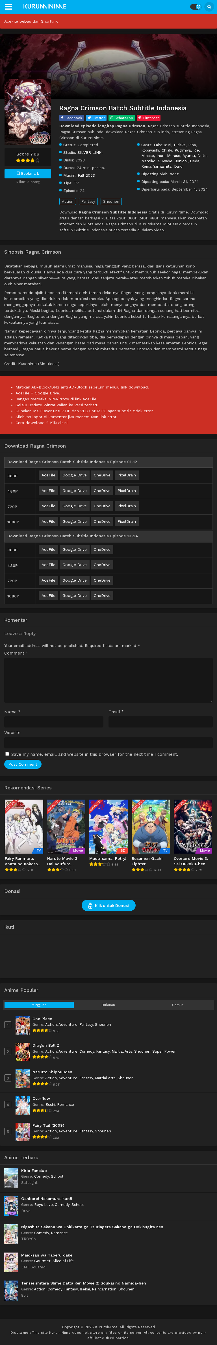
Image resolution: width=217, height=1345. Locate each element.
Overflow (41, 1098)
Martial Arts (122, 1051)
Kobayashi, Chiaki (156, 150)
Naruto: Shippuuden (52, 1072)
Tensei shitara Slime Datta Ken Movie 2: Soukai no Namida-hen (83, 1283)
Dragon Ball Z (45, 1045)
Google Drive (74, 475)
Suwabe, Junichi (173, 161)
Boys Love (43, 1204)
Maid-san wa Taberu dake (46, 1255)
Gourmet (42, 1261)
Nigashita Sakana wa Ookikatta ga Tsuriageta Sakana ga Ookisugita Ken (92, 1227)
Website (12, 732)
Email (116, 712)
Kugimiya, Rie (187, 150)
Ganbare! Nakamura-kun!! (46, 1198)
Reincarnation (104, 1289)
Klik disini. (59, 422)
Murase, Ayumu (181, 155)
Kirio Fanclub (34, 1170)
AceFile (48, 475)
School (57, 1176)
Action (67, 201)
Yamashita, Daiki (168, 166)
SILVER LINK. (90, 152)
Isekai (85, 1289)
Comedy (86, 1051)
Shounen (111, 201)
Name (12, 712)
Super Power (164, 1051)
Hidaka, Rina (185, 145)
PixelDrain (127, 475)
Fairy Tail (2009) (48, 1125)
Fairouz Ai (162, 145)
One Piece (42, 1018)
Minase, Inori (152, 155)
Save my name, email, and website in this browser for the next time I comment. (94, 754)
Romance (65, 1104)
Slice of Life (63, 1261)
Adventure (67, 1024)
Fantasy (88, 201)
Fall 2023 (86, 175)
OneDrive (102, 475)
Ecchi (50, 1104)
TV (76, 183)
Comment (16, 653)
